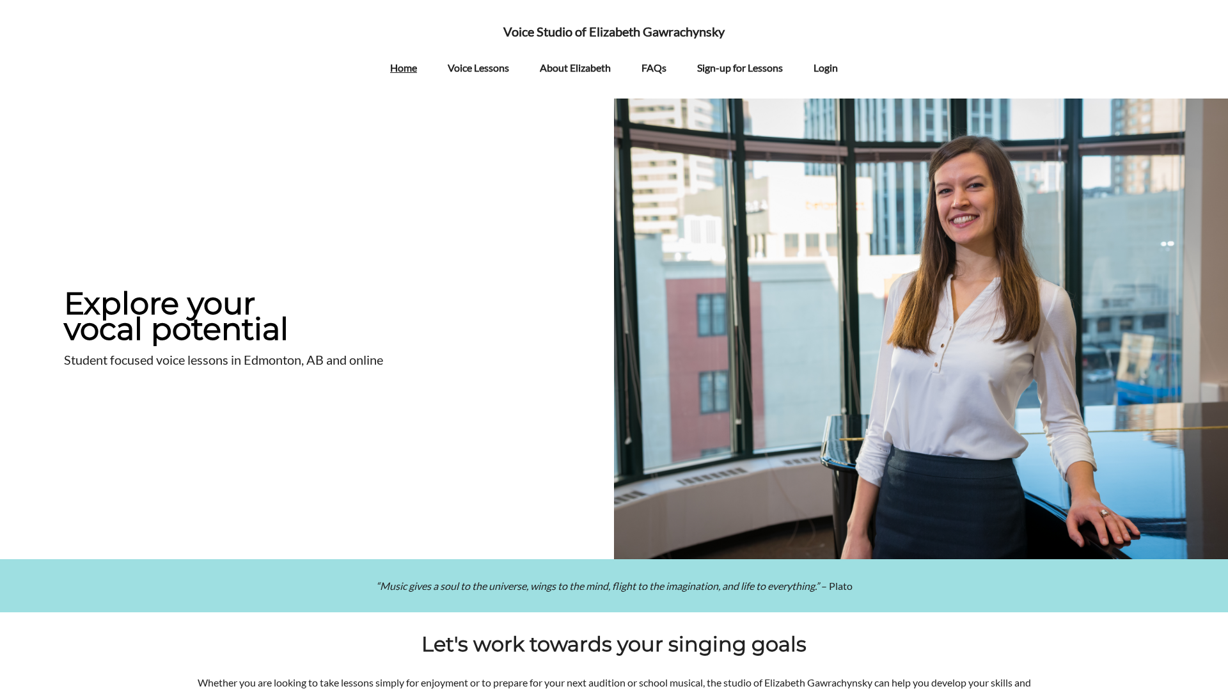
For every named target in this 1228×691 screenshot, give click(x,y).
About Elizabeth (575, 67)
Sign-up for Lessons (740, 67)
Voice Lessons (478, 67)
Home (403, 67)
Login (826, 67)
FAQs (654, 67)
